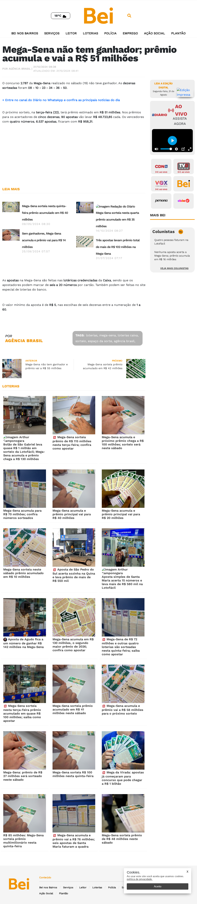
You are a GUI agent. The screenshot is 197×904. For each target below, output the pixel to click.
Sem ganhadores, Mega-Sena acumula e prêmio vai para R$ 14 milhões (44, 240)
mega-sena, (108, 335)
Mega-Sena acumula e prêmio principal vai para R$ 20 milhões (121, 514)
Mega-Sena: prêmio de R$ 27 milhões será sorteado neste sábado (22, 776)
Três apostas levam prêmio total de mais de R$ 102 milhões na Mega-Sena (117, 246)
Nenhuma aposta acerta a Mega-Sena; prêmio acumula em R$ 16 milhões (172, 255)
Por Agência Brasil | (17, 68)
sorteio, (81, 341)
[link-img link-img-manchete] (11, 206)
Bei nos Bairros (24, 33)
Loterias (90, 33)
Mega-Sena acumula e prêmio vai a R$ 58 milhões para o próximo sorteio (122, 709)
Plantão (178, 33)
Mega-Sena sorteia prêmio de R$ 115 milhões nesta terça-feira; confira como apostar (72, 442)
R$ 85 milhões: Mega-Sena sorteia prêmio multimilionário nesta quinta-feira (23, 840)
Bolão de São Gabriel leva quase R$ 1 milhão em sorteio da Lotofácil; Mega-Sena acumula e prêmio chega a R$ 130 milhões (24, 452)
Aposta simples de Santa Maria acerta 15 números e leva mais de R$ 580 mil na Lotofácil (122, 582)
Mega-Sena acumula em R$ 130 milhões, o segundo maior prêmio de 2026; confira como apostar (73, 644)
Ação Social (154, 33)
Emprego (130, 33)
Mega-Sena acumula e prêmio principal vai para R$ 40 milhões (72, 514)
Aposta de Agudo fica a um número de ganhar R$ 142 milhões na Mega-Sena (23, 643)
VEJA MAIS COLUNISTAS (174, 268)
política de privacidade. (140, 879)
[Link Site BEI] (183, 183)
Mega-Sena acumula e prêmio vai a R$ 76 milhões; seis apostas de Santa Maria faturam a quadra (74, 840)
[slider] (166, 149)
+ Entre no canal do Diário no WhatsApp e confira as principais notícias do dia (61, 100)
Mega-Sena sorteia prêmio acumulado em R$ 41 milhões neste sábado (73, 709)
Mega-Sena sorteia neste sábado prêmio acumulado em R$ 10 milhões (23, 573)
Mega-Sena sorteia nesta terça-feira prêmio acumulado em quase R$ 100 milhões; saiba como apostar (22, 713)
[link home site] (98, 15)
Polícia (110, 33)
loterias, (92, 335)
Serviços (51, 33)
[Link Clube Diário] (183, 201)
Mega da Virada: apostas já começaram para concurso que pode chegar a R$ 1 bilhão (123, 778)
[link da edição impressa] (185, 92)
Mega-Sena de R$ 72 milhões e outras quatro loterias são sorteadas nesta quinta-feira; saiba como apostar (121, 646)
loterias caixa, (128, 335)
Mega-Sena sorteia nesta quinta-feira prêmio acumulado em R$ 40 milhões (45, 212)
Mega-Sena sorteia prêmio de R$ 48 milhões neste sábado (122, 838)
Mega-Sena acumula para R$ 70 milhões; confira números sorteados (22, 514)
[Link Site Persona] (161, 201)
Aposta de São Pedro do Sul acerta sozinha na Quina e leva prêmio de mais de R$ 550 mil (74, 575)
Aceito (157, 886)
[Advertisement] (73, 154)
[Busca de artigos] (129, 16)
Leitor (71, 33)
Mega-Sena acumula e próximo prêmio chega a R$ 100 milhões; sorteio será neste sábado (123, 442)
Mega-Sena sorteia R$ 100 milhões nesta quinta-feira (73, 774)
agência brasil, (124, 341)
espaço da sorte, (100, 341)
